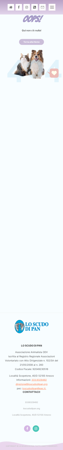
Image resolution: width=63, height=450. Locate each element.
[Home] (11, 7)
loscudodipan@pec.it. (34, 388)
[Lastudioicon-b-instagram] (26, 7)
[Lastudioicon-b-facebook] (19, 7)
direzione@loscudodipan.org (31, 384)
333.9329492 (39, 379)
